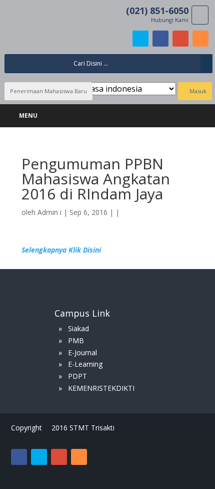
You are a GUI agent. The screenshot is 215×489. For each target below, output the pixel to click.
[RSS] (200, 39)
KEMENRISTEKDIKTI (101, 388)
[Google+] (180, 39)
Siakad (78, 328)
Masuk (197, 91)
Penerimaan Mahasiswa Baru (48, 91)
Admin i (50, 212)
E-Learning (85, 364)
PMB (76, 340)
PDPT (77, 376)
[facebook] (160, 39)
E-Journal (82, 352)
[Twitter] (140, 39)
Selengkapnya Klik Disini (61, 250)
